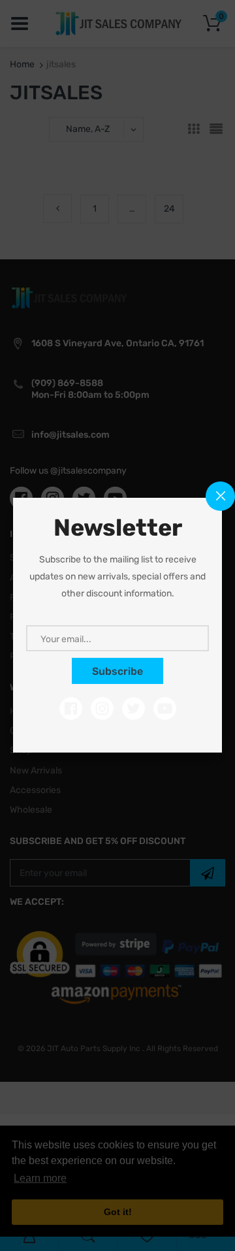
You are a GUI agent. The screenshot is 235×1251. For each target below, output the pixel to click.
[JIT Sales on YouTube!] (164, 708)
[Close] (220, 496)
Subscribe (117, 671)
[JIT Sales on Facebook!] (70, 708)
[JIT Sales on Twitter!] (133, 708)
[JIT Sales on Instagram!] (102, 708)
